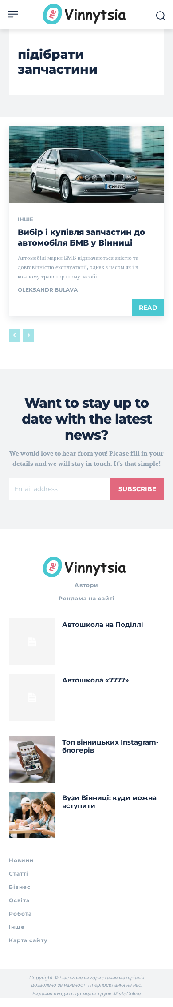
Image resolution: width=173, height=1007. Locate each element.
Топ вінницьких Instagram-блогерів (110, 746)
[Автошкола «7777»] (32, 697)
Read (148, 308)
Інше (25, 219)
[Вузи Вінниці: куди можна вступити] (32, 815)
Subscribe (137, 489)
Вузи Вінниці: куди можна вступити (109, 801)
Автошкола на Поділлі (102, 624)
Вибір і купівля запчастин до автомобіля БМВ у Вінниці (81, 237)
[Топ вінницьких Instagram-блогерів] (32, 759)
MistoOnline (127, 994)
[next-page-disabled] (28, 335)
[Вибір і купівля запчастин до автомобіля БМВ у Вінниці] (86, 164)
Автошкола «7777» (95, 680)
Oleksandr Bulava (48, 289)
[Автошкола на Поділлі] (32, 641)
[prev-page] (14, 335)
